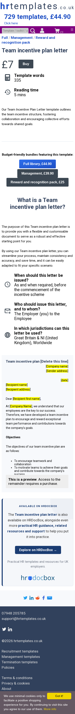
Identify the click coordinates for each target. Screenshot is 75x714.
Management (22, 38)
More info (50, 709)
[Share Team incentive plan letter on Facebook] (44, 599)
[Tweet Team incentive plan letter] (26, 599)
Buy (26, 64)
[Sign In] (42, 31)
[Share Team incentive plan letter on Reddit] (38, 599)
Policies (8, 667)
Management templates (21, 657)
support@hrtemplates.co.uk (24, 619)
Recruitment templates (20, 651)
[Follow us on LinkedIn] (10, 630)
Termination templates (20, 662)
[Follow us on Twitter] (5, 630)
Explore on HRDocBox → (38, 550)
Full (5, 38)
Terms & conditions (17, 678)
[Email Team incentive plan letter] (49, 599)
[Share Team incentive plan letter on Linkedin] (32, 599)
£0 (61, 32)
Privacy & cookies (16, 683)
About (6, 689)
